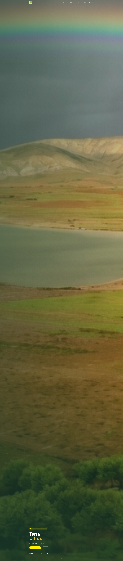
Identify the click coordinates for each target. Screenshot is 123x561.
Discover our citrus (35, 547)
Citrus (63, 2)
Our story (46, 547)
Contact (80, 2)
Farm (67, 2)
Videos (84, 2)
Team (75, 2)
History (71, 2)
